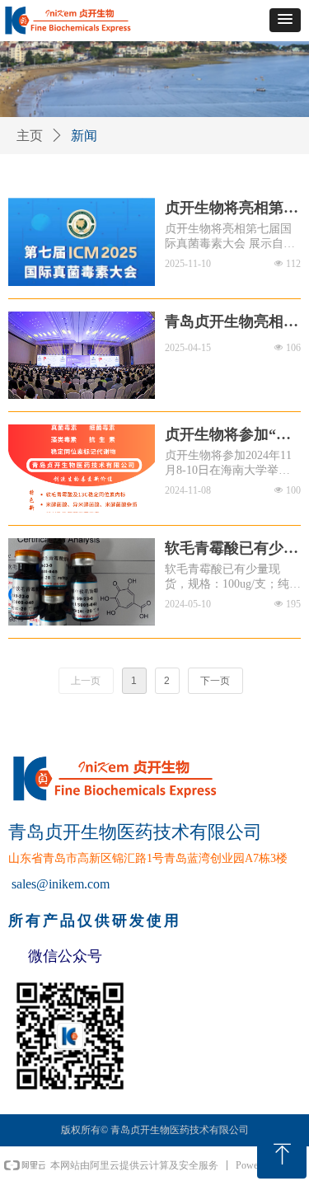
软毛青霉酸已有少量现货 (231, 549)
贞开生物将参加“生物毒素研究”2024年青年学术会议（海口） (228, 435)
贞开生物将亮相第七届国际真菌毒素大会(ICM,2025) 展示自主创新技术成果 (231, 208)
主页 (29, 136)
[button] (285, 20)
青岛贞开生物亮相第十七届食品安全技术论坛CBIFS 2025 (231, 322)
